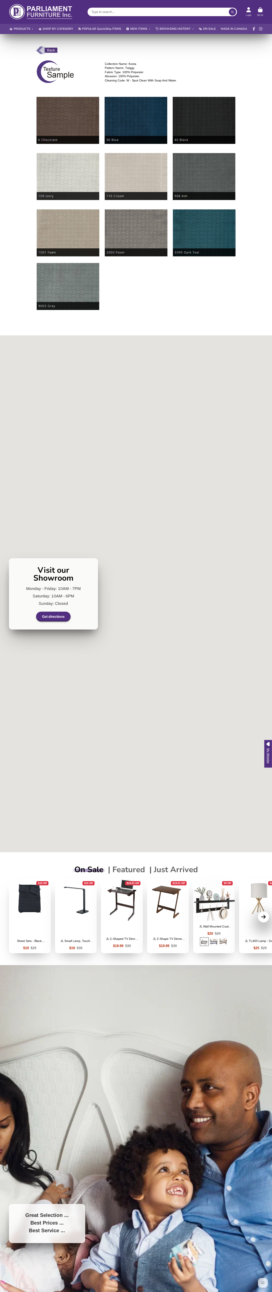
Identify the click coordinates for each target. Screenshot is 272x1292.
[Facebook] (254, 29)
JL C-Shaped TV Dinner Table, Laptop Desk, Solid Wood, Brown (122, 916)
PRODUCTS (22, 29)
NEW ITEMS (138, 29)
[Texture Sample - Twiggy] (55, 82)
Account (248, 11)
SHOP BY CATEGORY (58, 29)
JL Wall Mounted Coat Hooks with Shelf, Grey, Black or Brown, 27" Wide (214, 916)
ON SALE (209, 29)
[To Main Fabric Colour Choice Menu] (46, 53)
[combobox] (162, 12)
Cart (260, 11)
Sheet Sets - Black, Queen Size (30, 916)
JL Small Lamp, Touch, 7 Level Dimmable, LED (76, 916)
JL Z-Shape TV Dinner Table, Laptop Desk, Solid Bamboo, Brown (168, 916)
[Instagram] (261, 29)
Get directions (53, 616)
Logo (41, 12)
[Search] (232, 12)
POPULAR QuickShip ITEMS (101, 29)
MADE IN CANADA (234, 29)
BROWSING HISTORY (175, 29)
